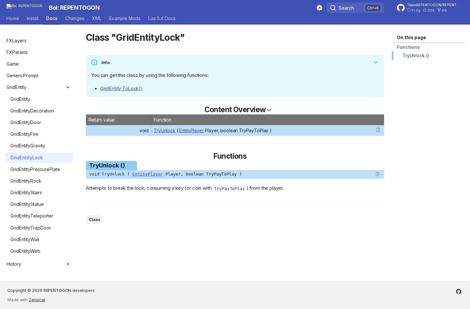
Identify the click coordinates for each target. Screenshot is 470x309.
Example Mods (125, 18)
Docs (51, 18)
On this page (411, 37)
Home (12, 18)
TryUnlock (164, 130)
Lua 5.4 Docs (162, 18)
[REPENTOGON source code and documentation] (459, 292)
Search (346, 8)
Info (105, 62)
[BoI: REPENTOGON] (24, 7)
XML (96, 18)
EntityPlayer (191, 130)
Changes (74, 18)
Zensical (37, 299)
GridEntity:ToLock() (121, 88)
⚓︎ (192, 37)
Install (32, 18)
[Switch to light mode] (319, 8)
